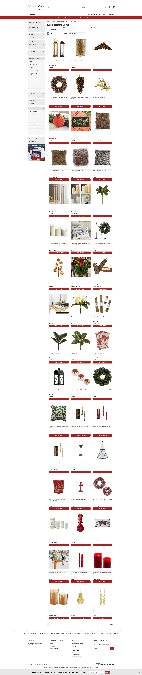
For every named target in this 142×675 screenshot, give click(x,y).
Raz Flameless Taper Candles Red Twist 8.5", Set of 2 (80, 573)
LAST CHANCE (32, 103)
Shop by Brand (32, 108)
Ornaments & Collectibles (35, 86)
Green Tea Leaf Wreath (76, 280)
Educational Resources (76, 656)
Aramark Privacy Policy (68, 667)
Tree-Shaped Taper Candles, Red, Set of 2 (101, 426)
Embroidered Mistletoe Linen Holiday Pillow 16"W (58, 427)
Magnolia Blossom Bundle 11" (77, 316)
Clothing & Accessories (34, 41)
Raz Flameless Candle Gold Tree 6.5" (78, 609)
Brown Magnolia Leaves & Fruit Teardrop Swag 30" (79, 98)
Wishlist (112, 1)
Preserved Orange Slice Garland (55, 316)
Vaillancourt (32, 121)
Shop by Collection (33, 96)
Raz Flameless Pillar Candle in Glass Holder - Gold (58, 609)
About (104, 14)
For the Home (32, 51)
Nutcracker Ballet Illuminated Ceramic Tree (102, 462)
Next (111, 624)
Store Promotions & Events (93, 14)
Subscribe (107, 672)
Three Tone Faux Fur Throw (77, 170)
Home (48, 21)
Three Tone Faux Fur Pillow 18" (99, 170)
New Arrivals (32, 100)
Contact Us (111, 14)
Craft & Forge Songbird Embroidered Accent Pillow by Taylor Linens (80, 244)
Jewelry (30, 54)
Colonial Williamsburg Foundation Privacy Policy (53, 667)
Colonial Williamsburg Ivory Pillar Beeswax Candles (58, 536)
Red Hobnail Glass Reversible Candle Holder (80, 536)
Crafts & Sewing (32, 44)
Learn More (86, 17)
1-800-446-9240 (31, 1)
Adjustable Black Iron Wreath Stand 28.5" (101, 243)
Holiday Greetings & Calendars (34, 74)
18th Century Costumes (77, 652)
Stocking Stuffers (33, 90)
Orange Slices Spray (53, 280)
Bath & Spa (31, 34)
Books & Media (32, 37)
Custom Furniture (75, 654)
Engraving (74, 657)
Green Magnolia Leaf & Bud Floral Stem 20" (102, 207)
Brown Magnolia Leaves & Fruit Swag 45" (101, 60)
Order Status (52, 646)
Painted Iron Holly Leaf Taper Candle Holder (80, 462)
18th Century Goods (33, 27)
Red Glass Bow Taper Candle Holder (78, 499)
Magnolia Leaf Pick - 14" (76, 353)
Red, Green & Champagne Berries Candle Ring (102, 499)
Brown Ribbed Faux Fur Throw (99, 133)
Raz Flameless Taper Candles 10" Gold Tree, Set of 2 (102, 609)
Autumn (31, 67)
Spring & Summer (33, 64)
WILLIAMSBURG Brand (34, 111)
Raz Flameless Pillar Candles (77, 207)
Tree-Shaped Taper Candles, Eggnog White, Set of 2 (58, 463)
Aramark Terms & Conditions (92, 667)
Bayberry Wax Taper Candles (99, 316)
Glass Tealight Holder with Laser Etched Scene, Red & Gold (57, 500)
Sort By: (66, 33)
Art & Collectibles (33, 30)
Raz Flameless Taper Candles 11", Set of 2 (57, 207)
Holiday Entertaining (34, 77)
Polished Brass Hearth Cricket (99, 97)
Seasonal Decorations (34, 58)
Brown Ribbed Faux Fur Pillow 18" (56, 170)
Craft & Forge (32, 124)
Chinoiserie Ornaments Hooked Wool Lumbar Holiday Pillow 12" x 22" (102, 536)
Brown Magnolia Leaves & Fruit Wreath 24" (58, 97)
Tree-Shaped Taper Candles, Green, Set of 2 (80, 426)
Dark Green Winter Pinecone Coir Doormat (80, 133)
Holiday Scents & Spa (34, 80)
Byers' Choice (32, 117)
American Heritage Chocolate (36, 130)
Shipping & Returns (54, 648)
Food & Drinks (32, 48)
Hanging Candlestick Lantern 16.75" (56, 60)
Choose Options (59, 70)
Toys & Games (32, 93)
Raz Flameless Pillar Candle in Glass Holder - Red (102, 573)
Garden (31, 61)
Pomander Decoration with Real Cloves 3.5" (58, 133)
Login (51, 644)
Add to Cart (80, 70)
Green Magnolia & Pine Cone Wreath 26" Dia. (102, 389)
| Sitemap (46, 664)
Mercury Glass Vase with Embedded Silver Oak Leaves (80, 61)
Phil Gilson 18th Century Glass (36, 127)
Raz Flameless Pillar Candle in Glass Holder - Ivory (58, 244)
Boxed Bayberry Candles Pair (99, 280)
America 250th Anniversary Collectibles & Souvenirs (35, 23)
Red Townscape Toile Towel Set (99, 353)
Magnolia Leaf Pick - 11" (54, 353)
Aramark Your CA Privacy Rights (79, 667)
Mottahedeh (32, 114)
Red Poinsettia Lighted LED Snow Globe (79, 389)
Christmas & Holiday (34, 70)
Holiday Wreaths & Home (35, 83)
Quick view (59, 47)
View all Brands (33, 133)
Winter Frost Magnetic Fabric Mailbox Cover (58, 572)
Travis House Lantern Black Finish (56, 389)
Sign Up (54, 644)
